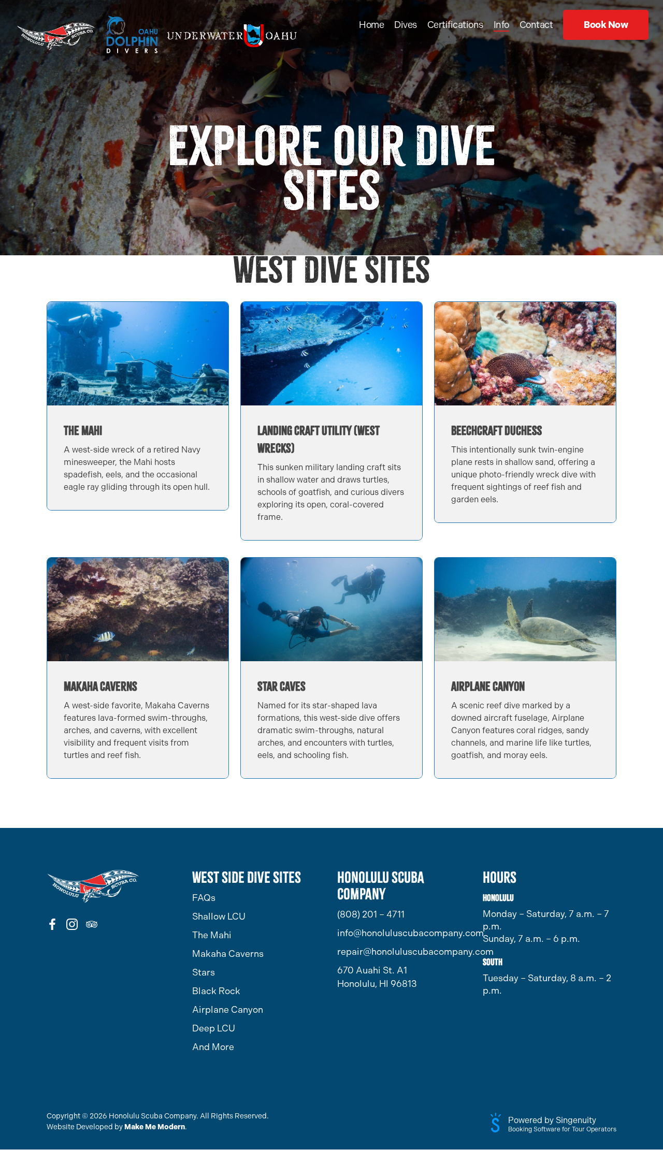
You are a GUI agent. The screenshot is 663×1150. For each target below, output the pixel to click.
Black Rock (216, 991)
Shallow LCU (219, 916)
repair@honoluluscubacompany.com (404, 952)
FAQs (203, 898)
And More (213, 1047)
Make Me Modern (154, 1127)
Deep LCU (213, 1028)
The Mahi (212, 935)
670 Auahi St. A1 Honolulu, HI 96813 (377, 977)
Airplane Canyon (227, 1010)
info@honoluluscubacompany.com (404, 933)
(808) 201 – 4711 (371, 914)
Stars (203, 972)
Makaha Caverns (228, 954)
